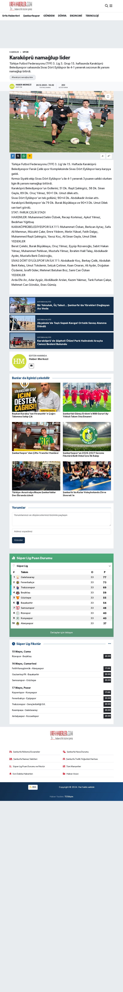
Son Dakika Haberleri (23, 774)
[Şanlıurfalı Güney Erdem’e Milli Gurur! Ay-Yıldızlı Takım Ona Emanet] (87, 397)
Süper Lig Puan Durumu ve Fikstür (29, 766)
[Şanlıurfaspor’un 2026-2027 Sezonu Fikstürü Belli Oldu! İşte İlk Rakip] (87, 436)
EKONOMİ (76, 15)
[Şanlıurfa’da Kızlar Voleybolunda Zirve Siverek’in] (87, 476)
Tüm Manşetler (73, 766)
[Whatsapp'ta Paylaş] (24, 156)
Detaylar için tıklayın (61, 632)
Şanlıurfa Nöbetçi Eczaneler (26, 752)
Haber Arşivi (72, 774)
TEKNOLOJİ (92, 15)
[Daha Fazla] (29, 156)
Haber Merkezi (38, 359)
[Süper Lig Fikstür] (109, 644)
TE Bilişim (68, 796)
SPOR (25, 52)
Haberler (14, 52)
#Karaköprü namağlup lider (22, 77)
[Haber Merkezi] (19, 361)
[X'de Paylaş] (18, 156)
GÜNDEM (48, 15)
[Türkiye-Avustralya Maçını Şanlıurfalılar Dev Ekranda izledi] (36, 476)
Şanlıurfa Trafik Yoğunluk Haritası (82, 759)
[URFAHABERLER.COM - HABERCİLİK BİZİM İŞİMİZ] (20, 6)
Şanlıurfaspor (31, 15)
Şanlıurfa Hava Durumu (78, 752)
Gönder (18, 540)
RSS (34, 787)
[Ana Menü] (111, 6)
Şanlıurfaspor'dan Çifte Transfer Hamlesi (35, 453)
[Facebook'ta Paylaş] (13, 156)
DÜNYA (62, 15)
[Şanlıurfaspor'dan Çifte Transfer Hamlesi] (36, 436)
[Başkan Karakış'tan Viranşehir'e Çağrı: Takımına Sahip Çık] (36, 397)
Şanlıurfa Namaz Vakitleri (25, 759)
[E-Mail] (31, 365)
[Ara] (106, 6)
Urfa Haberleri (11, 15)
